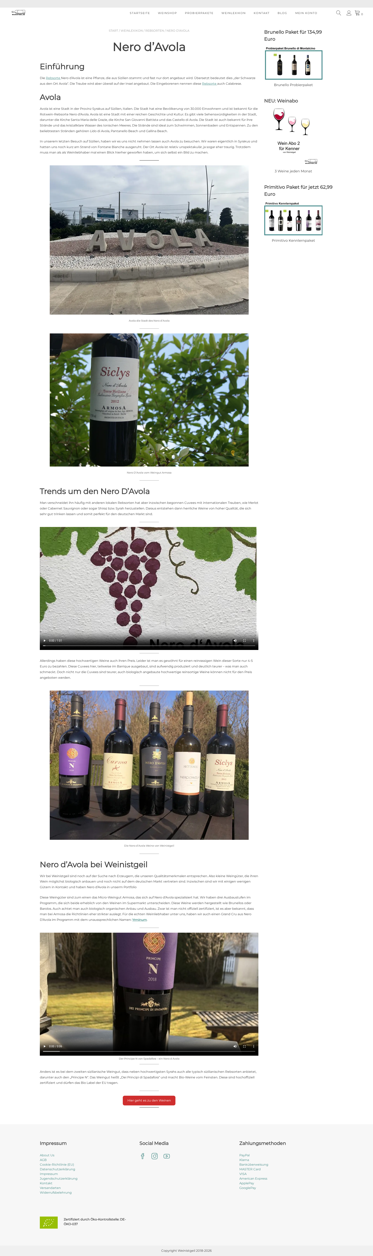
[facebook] (142, 1156)
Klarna (244, 1160)
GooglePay (247, 1188)
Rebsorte (53, 78)
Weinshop (167, 13)
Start (113, 30)
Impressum (49, 1174)
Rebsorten (154, 30)
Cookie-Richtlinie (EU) (57, 1164)
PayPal (244, 1155)
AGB (43, 1160)
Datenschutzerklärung (57, 1169)
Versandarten (50, 1188)
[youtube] (167, 1156)
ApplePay (246, 1183)
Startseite (140, 13)
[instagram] (155, 1156)
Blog (282, 13)
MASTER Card (250, 1169)
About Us (47, 1155)
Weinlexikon (233, 13)
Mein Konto (306, 13)
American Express (253, 1178)
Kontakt (262, 13)
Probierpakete (199, 13)
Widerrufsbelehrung (56, 1192)
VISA (243, 1174)
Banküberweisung (253, 1164)
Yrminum (139, 920)
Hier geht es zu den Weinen (149, 1100)
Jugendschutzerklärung (59, 1178)
